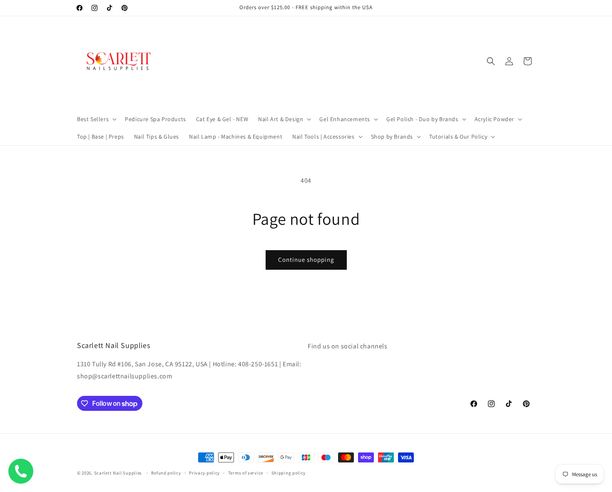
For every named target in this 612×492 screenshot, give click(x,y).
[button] (96, 119)
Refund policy (166, 473)
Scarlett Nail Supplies (118, 473)
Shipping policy (288, 473)
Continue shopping (306, 259)
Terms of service (245, 473)
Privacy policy (204, 473)
